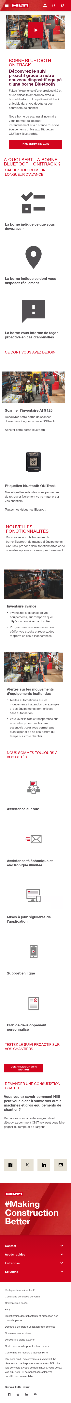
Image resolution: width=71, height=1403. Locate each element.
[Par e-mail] (60, 1165)
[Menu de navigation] (6, 5)
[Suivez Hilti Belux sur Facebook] (9, 1394)
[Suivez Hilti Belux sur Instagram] (18, 1394)
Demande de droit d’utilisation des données (30, 1326)
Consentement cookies (18, 1333)
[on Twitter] (27, 1165)
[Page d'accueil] (20, 5)
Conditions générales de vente (22, 1296)
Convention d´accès (16, 1302)
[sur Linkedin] (43, 1165)
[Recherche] (62, 5)
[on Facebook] (10, 1165)
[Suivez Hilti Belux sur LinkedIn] (26, 1394)
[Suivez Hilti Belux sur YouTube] (35, 1394)
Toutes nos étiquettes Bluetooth (26, 509)
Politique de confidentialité (20, 1289)
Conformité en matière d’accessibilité (26, 1352)
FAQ (7, 1309)
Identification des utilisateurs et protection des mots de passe (31, 1318)
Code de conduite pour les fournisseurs (27, 1345)
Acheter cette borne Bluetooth (25, 429)
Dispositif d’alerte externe (20, 1339)
